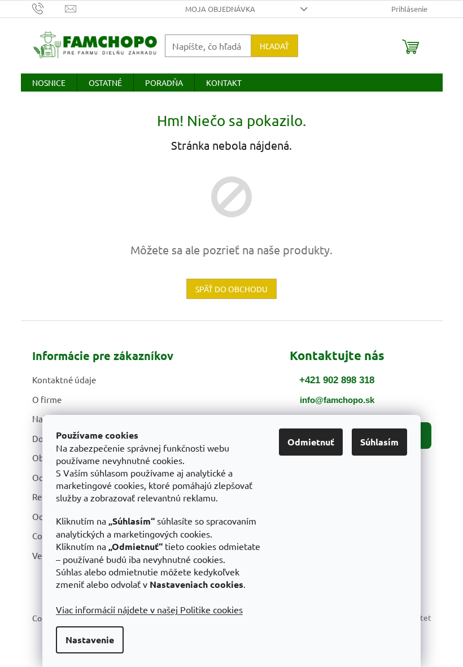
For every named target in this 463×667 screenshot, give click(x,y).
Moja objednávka (220, 9)
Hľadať (274, 46)
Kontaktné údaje (64, 379)
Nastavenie (89, 640)
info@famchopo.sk (337, 400)
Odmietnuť (310, 442)
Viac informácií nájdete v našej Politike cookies (149, 609)
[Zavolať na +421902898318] (48, 7)
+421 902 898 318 (336, 380)
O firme (47, 399)
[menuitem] (49, 82)
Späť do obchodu (231, 289)
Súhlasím (379, 442)
